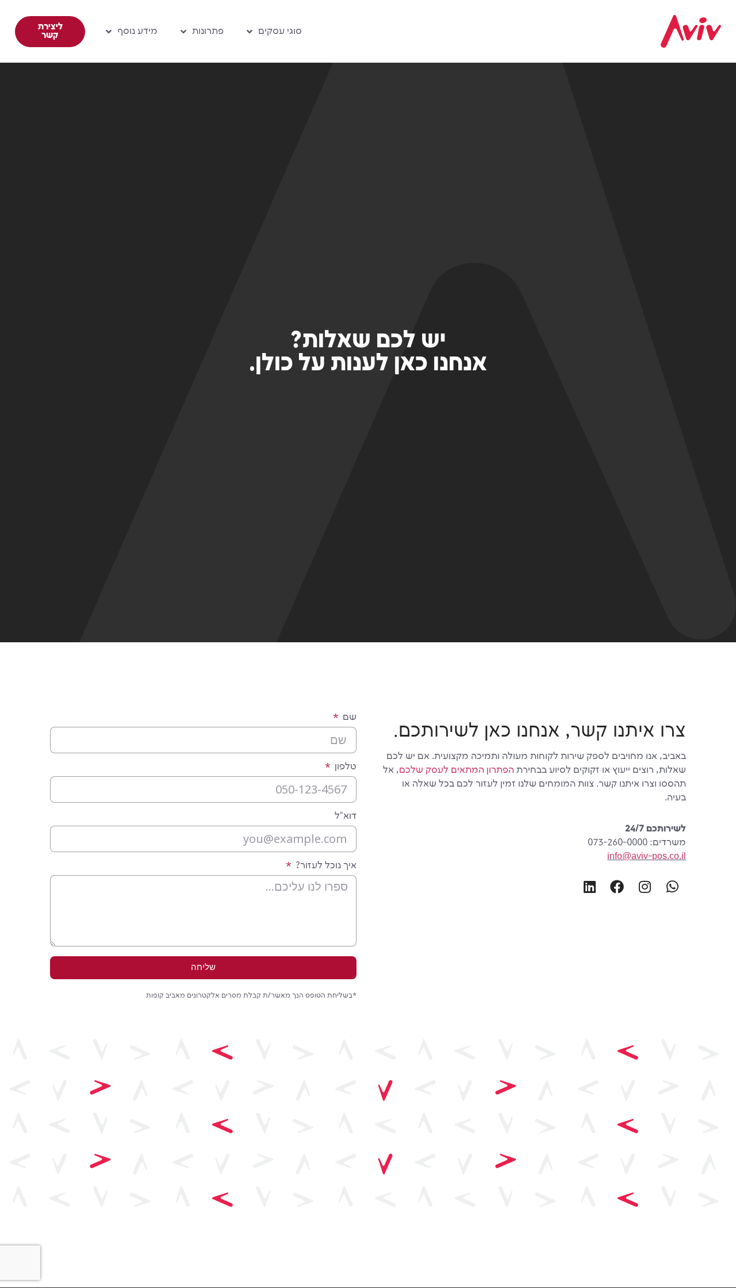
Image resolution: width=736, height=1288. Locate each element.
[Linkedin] (589, 886)
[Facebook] (617, 886)
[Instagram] (644, 886)
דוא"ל (345, 816)
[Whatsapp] (672, 886)
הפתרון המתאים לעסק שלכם (456, 770)
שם (348, 717)
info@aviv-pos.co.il (646, 856)
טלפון (344, 767)
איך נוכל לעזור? (324, 866)
